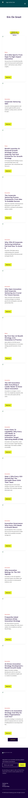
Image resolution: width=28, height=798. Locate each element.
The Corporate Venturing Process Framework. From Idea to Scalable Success (13, 198)
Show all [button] (14, 32)
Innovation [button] (15, 33)
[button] (25, 3)
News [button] (15, 35)
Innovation (7, 99)
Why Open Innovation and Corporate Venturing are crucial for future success (13, 292)
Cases (4, 784)
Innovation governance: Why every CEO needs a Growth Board (14, 525)
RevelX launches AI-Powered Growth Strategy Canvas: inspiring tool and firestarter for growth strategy (13, 153)
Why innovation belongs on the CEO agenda (12, 572)
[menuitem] (15, 32)
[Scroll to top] (25, 795)
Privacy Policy (5, 786)
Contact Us (5, 783)
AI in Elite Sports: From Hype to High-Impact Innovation (14, 57)
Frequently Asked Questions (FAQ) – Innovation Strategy (12, 619)
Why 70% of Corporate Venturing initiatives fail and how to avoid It (13, 245)
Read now (8, 77)
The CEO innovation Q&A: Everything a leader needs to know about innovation (13, 386)
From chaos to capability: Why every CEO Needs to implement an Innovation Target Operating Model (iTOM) (14, 434)
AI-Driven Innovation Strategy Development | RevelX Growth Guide (14, 666)
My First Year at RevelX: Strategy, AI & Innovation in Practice (14, 338)
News (6, 52)
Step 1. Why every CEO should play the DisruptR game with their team (13, 479)
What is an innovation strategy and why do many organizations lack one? (13, 714)
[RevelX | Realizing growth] (9, 4)
